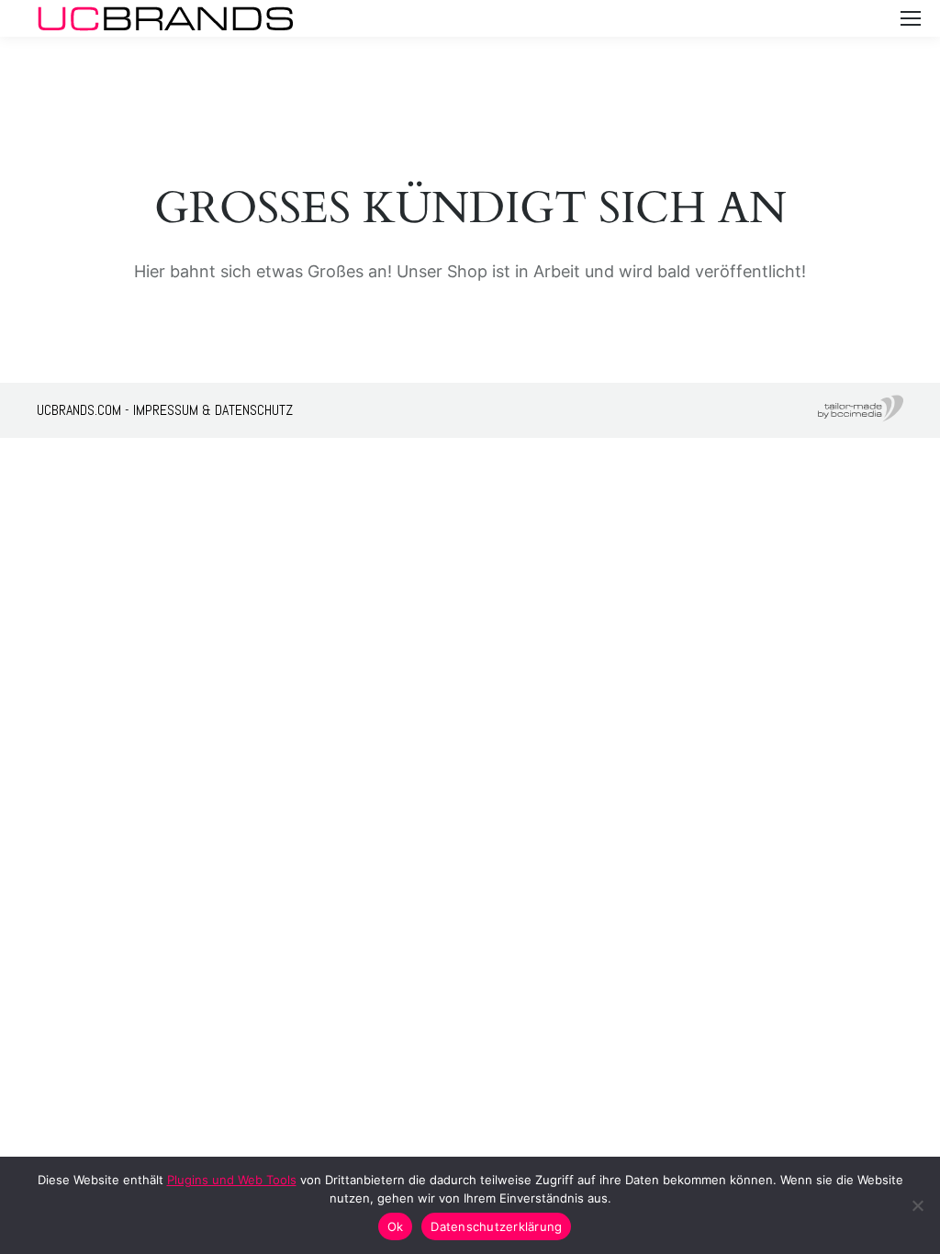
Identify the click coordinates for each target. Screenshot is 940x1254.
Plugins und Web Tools (232, 1179)
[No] (917, 1205)
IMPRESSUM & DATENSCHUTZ (213, 410)
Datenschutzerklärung (496, 1226)
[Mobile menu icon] (911, 18)
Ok (395, 1226)
